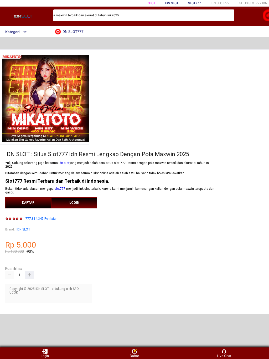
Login (45, 356)
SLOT (151, 3)
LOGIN (74, 202)
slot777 (59, 189)
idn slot (64, 163)
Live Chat (224, 356)
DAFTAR (28, 202)
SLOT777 (194, 3)
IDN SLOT (23, 229)
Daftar (134, 356)
